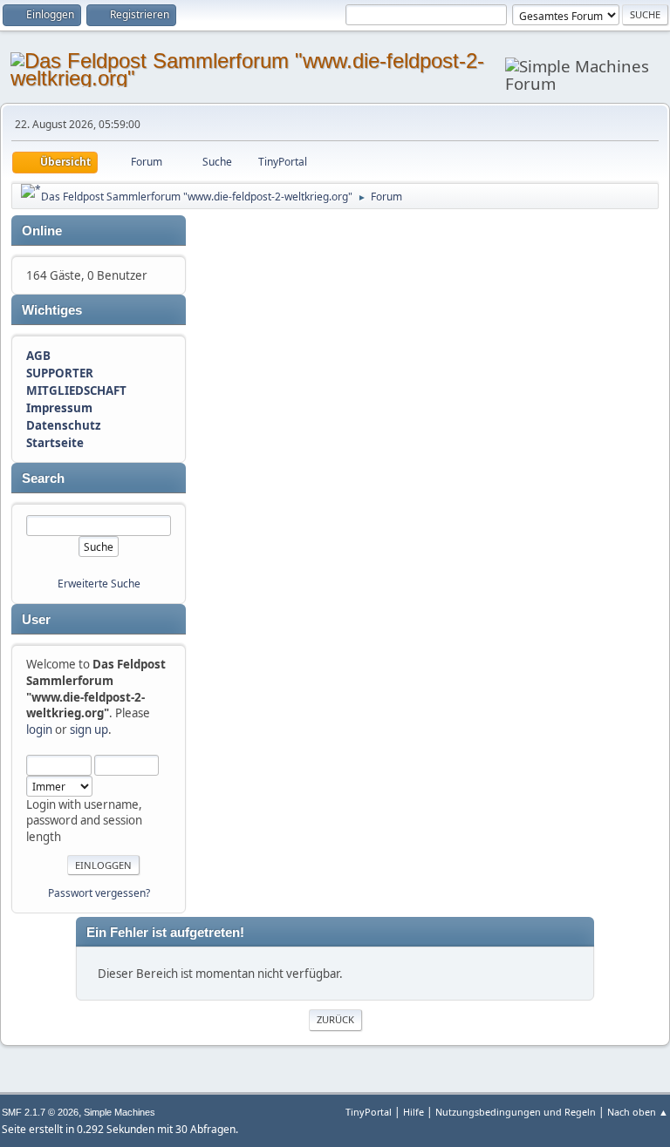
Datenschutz (63, 425)
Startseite (55, 443)
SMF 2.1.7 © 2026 (40, 1112)
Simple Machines (119, 1112)
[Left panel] (31, 190)
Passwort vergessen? (99, 893)
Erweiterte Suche (99, 583)
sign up (89, 729)
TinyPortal (368, 1111)
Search (43, 478)
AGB (38, 355)
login (39, 729)
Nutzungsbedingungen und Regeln (515, 1111)
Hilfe (413, 1111)
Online (42, 231)
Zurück (335, 1019)
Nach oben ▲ (637, 1111)
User (36, 620)
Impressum (59, 408)
